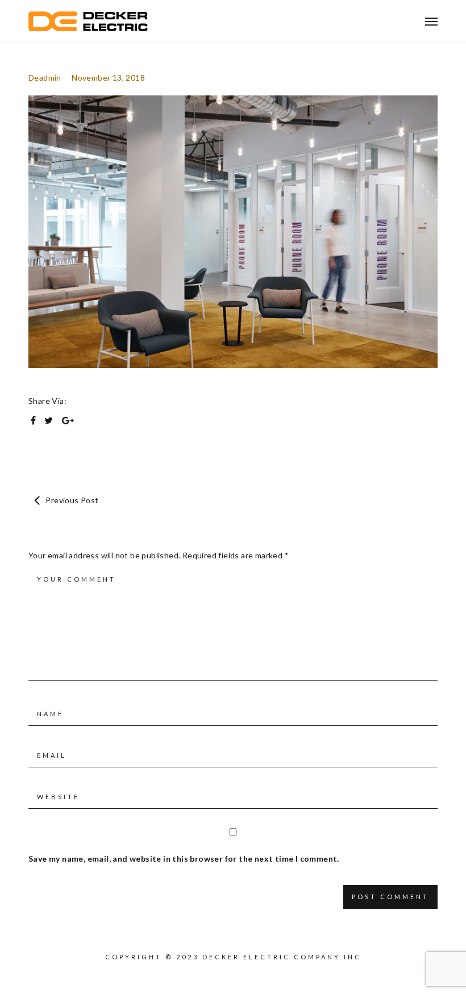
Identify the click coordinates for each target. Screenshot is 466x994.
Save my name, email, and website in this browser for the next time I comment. (183, 858)
